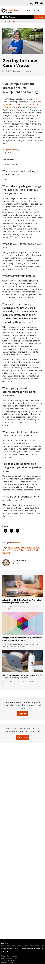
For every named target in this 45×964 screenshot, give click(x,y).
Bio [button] (14, 563)
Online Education (10, 550)
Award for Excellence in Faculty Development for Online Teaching (21, 104)
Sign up (22, 713)
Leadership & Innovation (26, 607)
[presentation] (36, 3)
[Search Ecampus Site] (31, 3)
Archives (17, 542)
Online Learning (26, 550)
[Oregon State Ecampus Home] (32, 10)
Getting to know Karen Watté (19, 63)
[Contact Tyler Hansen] (18, 149)
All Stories (13, 607)
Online (27, 10)
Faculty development (17, 547)
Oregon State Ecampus (9, 956)
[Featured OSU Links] (36, 3)
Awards (20, 682)
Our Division (21, 646)
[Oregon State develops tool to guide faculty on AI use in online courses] (22, 634)
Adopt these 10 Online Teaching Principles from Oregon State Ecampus (21, 601)
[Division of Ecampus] (41, 3)
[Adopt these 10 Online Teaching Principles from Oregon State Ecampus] (22, 597)
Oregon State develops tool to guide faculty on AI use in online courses (22, 638)
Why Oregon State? (17, 684)
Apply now (40, 17)
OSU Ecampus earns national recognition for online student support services (22, 676)
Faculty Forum (33, 547)
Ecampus (39, 10)
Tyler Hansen (11, 149)
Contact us (22, 737)
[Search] (31, 3)
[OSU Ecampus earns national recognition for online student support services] (22, 672)
